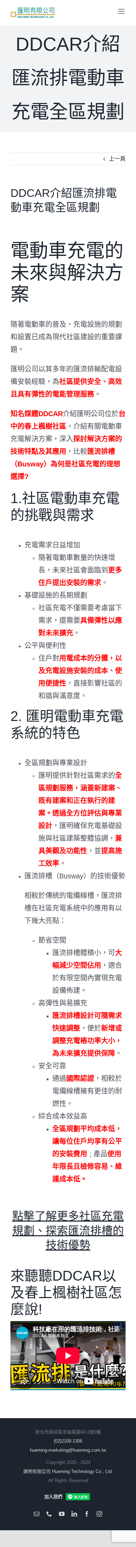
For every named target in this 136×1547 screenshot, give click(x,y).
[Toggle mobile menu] (122, 11)
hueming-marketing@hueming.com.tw (68, 1450)
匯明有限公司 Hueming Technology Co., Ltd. (68, 1471)
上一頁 (117, 159)
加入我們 (53, 1496)
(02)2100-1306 (68, 1441)
